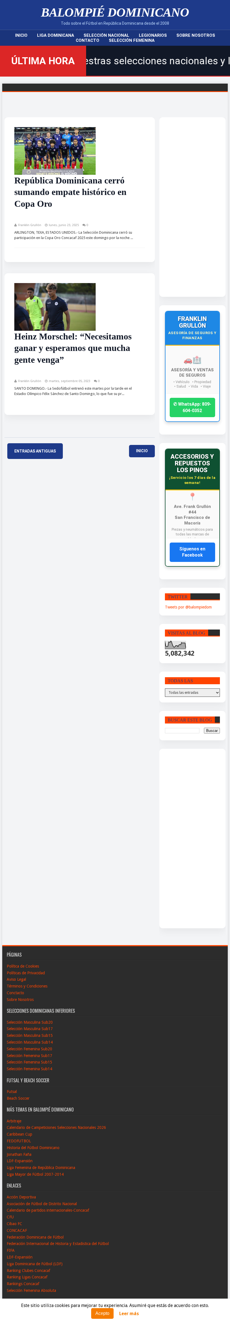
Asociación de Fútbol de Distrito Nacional (42, 1204)
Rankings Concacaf (23, 1283)
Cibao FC (14, 1223)
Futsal (12, 1091)
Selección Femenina (132, 40)
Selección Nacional (106, 35)
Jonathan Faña (19, 1154)
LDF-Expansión (20, 1161)
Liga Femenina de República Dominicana (41, 1167)
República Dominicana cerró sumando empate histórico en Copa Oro (70, 192)
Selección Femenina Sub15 (29, 1062)
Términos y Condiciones (27, 986)
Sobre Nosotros (195, 35)
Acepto (102, 1313)
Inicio (21, 35)
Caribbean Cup (19, 1134)
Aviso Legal (16, 979)
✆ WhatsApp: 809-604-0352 (192, 407)
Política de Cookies (23, 966)
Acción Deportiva (21, 1197)
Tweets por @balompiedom (188, 607)
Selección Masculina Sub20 (30, 1022)
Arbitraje (14, 1121)
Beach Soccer (18, 1098)
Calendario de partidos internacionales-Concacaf (48, 1210)
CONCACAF (17, 1230)
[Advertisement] (187, 207)
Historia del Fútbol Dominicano (33, 1147)
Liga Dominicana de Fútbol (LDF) (35, 1264)
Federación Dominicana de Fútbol (35, 1237)
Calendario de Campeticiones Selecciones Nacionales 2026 (56, 1127)
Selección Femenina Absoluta (31, 1290)
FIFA (11, 1250)
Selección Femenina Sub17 (29, 1055)
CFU (10, 1217)
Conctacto (15, 993)
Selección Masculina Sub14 (30, 1042)
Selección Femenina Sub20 (29, 1049)
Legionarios (153, 35)
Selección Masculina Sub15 (30, 1035)
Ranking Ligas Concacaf (27, 1277)
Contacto (87, 40)
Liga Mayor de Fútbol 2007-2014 (35, 1174)
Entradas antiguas (35, 451)
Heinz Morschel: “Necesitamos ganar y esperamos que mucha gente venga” (73, 348)
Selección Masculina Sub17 (30, 1028)
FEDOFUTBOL (19, 1141)
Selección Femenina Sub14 (29, 1069)
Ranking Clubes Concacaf (28, 1270)
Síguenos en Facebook (192, 552)
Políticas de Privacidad (26, 973)
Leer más (129, 1313)
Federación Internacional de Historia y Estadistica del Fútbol (58, 1243)
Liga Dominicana (55, 35)
